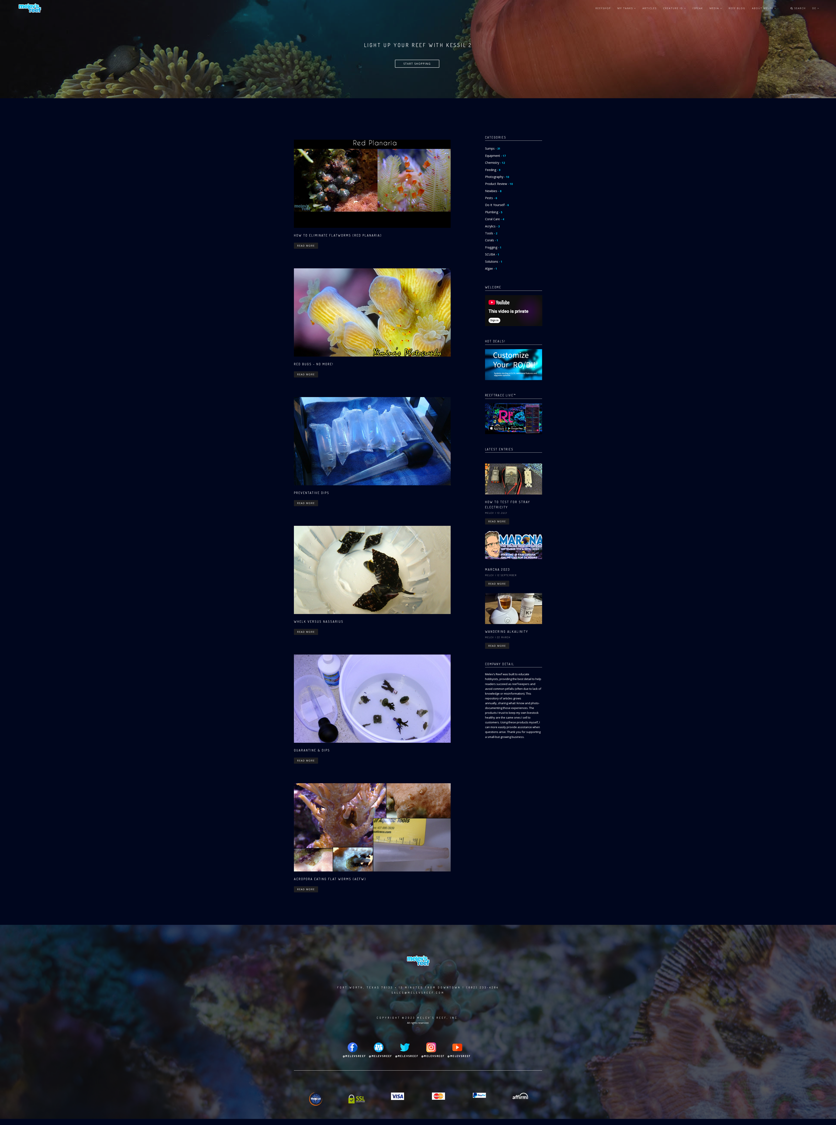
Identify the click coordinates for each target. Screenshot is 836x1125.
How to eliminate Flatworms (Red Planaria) (338, 235)
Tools (491, 233)
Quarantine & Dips (312, 750)
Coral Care (494, 219)
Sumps (492, 148)
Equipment (495, 156)
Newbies (493, 191)
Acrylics (492, 226)
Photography (497, 177)
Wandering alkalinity (506, 631)
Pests (491, 198)
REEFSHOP (603, 8)
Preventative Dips (311, 493)
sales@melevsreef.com (418, 992)
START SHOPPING (417, 64)
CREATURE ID (673, 8)
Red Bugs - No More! (314, 364)
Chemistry (495, 163)
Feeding (492, 170)
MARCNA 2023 (497, 569)
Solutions (493, 261)
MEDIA (715, 8)
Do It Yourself (497, 205)
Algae (491, 268)
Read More (306, 245)
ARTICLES (649, 8)
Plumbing (493, 212)
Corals (491, 240)
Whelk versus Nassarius (319, 621)
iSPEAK (698, 8)
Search (799, 8)
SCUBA (492, 254)
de (814, 8)
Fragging (493, 247)
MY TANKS (625, 8)
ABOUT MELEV (763, 8)
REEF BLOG (737, 8)
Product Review (499, 184)
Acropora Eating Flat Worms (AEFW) (330, 879)
